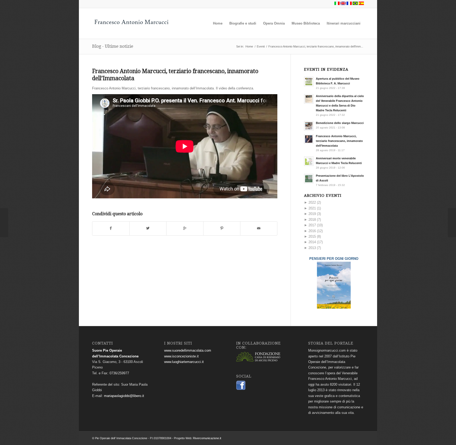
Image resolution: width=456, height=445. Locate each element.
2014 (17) (313, 242)
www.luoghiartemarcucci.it (184, 362)
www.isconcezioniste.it (181, 356)
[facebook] (240, 389)
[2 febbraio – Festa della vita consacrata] (452, 222)
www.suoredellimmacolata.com (187, 350)
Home (249, 46)
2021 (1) (312, 208)
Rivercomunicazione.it (207, 438)
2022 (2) (312, 202)
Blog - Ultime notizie (112, 46)
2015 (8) (312, 236)
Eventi (261, 46)
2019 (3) (312, 214)
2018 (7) (312, 220)
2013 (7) (312, 248)
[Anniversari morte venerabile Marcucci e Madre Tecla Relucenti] (4, 222)
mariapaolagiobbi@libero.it (124, 396)
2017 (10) (313, 225)
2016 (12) (313, 231)
